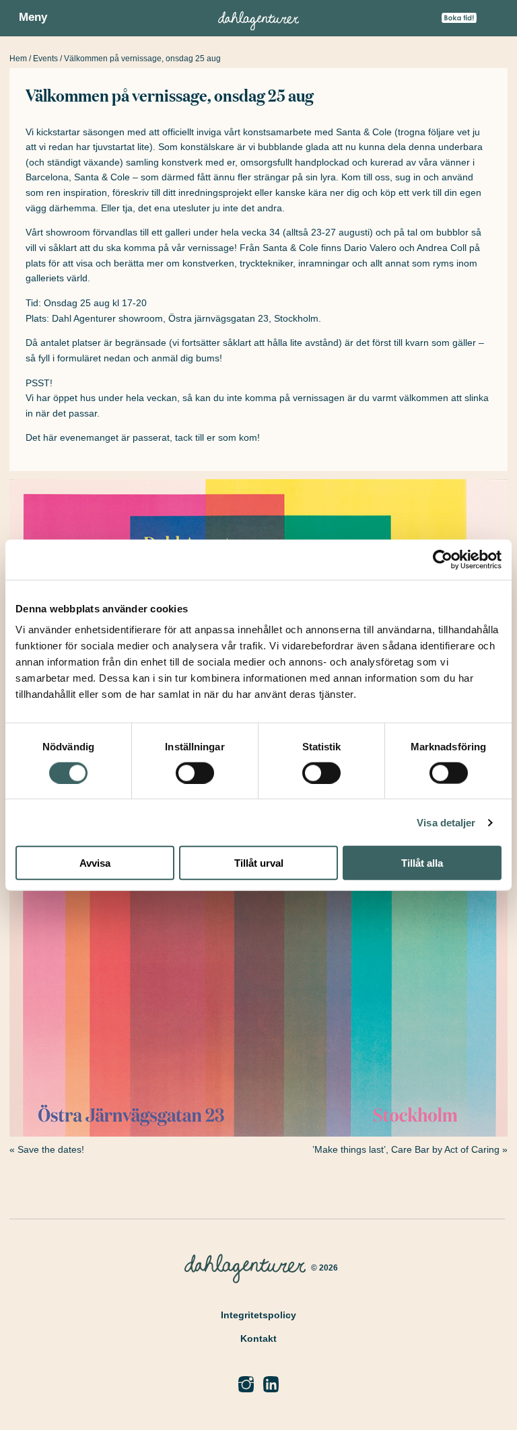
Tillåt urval (258, 863)
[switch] (195, 772)
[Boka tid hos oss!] (459, 19)
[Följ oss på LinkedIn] (271, 1384)
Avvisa (94, 863)
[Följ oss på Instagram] (246, 1384)
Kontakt (258, 1338)
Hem (18, 58)
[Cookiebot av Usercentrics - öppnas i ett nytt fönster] (443, 559)
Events (45, 58)
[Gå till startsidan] (258, 18)
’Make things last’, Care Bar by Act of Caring (405, 1149)
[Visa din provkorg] (492, 22)
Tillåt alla (422, 863)
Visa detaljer (446, 822)
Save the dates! (51, 1149)
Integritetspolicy (258, 1315)
